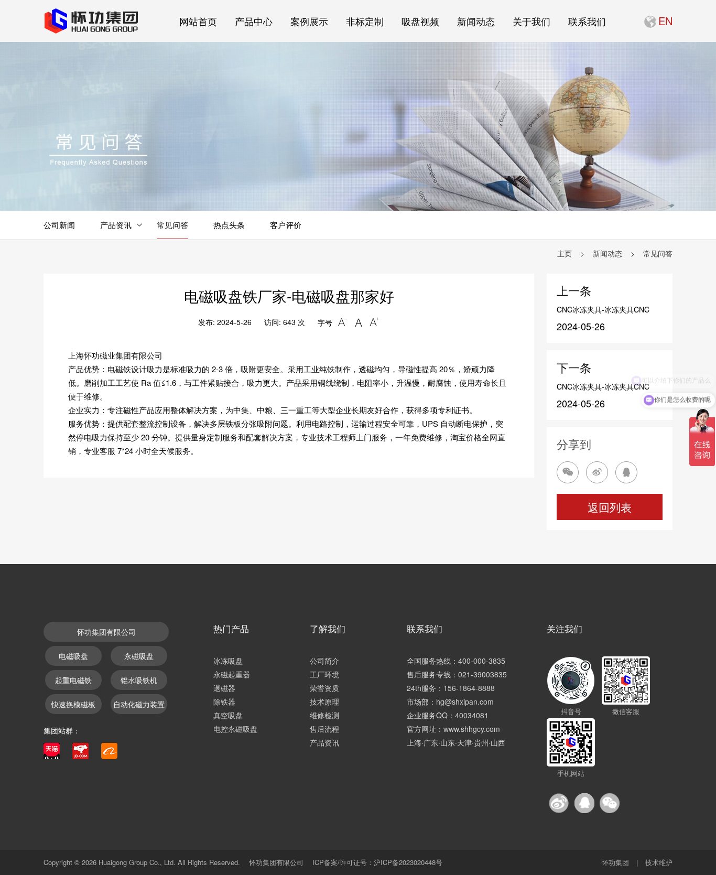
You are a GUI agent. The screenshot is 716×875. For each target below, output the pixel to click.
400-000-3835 (481, 660)
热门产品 (231, 628)
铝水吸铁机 (139, 680)
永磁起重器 (231, 674)
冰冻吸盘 (228, 660)
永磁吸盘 (139, 656)
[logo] (91, 21)
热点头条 (229, 224)
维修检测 (324, 715)
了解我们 (327, 628)
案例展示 (309, 21)
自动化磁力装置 (139, 704)
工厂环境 (324, 674)
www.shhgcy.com (471, 728)
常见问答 (172, 224)
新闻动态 (476, 21)
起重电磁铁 (73, 680)
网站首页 (198, 21)
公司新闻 (59, 224)
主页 (564, 253)
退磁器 (224, 688)
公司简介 (324, 660)
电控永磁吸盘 (235, 728)
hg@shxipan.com (465, 701)
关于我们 (531, 21)
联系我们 (587, 21)
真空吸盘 (228, 715)
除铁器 (224, 701)
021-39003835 (482, 674)
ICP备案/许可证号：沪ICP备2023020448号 (377, 862)
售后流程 (324, 728)
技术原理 (324, 701)
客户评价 (285, 224)
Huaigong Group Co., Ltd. (137, 862)
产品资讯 (116, 224)
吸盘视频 (420, 21)
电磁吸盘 (73, 656)
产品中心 (254, 21)
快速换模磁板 (73, 704)
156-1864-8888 (469, 688)
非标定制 (365, 21)
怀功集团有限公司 (106, 631)
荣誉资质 (324, 688)
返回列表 (610, 507)
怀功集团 (615, 862)
